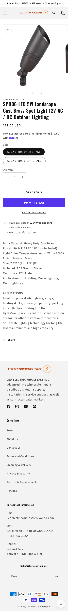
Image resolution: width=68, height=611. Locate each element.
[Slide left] (26, 92)
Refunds (12, 491)
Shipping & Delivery (19, 465)
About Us (12, 439)
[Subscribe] (56, 576)
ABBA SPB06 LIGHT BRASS (24, 161)
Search (11, 430)
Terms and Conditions (20, 456)
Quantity (8, 169)
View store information (21, 232)
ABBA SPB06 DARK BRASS (24, 152)
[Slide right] (42, 92)
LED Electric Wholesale (38, 606)
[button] (5, 12)
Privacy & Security (18, 473)
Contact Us (14, 447)
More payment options (34, 212)
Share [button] (11, 339)
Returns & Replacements (22, 482)
